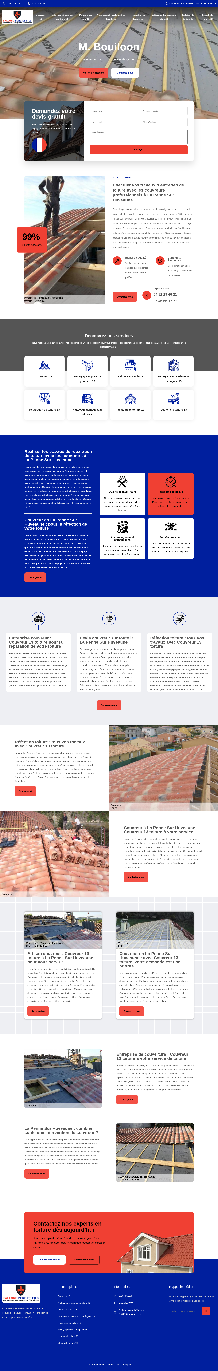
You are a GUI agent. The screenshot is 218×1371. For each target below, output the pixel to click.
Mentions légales (124, 1364)
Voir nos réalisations (93, 72)
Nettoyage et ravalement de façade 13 (111, 17)
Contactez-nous (125, 72)
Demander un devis (84, 1259)
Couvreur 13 (41, 17)
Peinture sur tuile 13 (85, 17)
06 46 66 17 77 (38, 3)
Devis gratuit (35, 577)
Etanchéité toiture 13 (207, 17)
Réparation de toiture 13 (138, 17)
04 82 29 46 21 (13, 3)
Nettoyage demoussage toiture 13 (163, 17)
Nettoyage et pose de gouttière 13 (62, 17)
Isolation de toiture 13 (188, 17)
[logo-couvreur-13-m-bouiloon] (17, 17)
